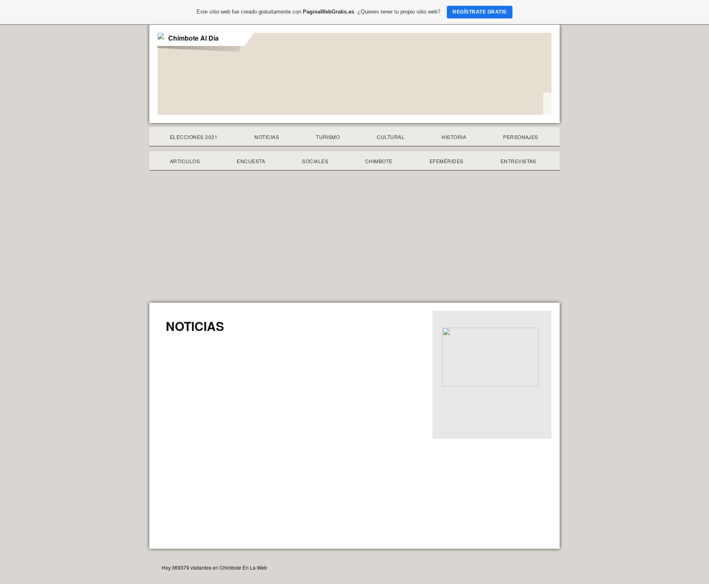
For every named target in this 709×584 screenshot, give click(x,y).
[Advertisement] (354, 241)
